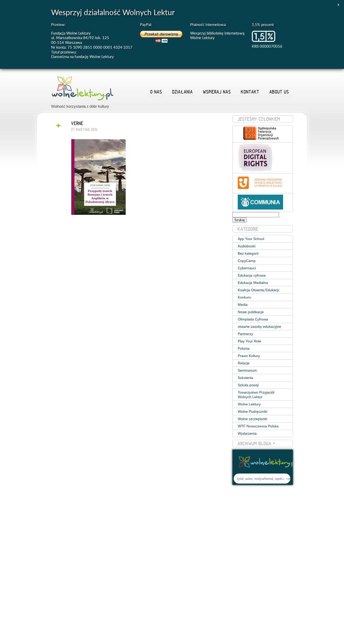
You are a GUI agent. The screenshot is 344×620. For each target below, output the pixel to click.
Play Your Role (249, 341)
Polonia (244, 348)
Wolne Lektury (249, 404)
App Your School (251, 239)
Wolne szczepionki (252, 419)
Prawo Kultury (249, 356)
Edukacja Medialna (253, 283)
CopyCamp (247, 261)
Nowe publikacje (251, 312)
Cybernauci (247, 268)
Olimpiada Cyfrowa (253, 319)
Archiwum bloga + (257, 443)
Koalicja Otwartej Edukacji (258, 290)
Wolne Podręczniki (252, 411)
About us (279, 92)
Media (243, 305)
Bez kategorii (248, 253)
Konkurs (244, 297)
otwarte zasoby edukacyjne (259, 326)
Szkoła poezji (248, 385)
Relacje (244, 363)
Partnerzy (245, 334)
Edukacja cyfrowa (252, 275)
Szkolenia (245, 378)
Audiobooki (246, 246)
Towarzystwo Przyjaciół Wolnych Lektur (256, 394)
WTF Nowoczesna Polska (258, 426)
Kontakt (250, 92)
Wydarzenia (247, 433)
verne (77, 123)
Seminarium (247, 370)
